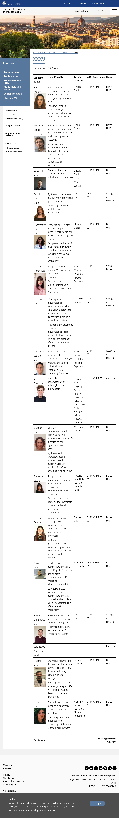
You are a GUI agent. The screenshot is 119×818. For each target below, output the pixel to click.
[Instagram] (105, 768)
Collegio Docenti (12, 125)
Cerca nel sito (81, 11)
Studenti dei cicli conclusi (59, 52)
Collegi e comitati (13, 93)
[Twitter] (87, 768)
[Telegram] (110, 768)
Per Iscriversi (11, 76)
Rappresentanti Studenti (12, 134)
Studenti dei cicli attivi (12, 82)
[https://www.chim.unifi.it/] (12, 3)
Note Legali (8, 778)
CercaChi (83, 3)
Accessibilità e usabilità (14, 781)
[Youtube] (91, 768)
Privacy (6, 774)
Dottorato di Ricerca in (13, 10)
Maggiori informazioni (45, 810)
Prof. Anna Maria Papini (13, 114)
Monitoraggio (9, 784)
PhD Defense (10, 98)
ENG (103, 11)
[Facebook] (96, 768)
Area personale (10, 790)
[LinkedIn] (101, 768)
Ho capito (97, 803)
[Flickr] (114, 768)
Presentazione (11, 72)
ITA (97, 11)
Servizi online (98, 3)
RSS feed (7, 768)
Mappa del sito (10, 765)
